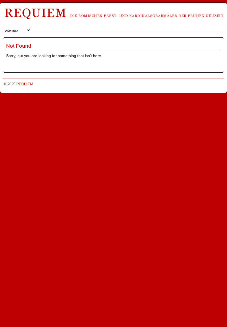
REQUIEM (24, 84)
